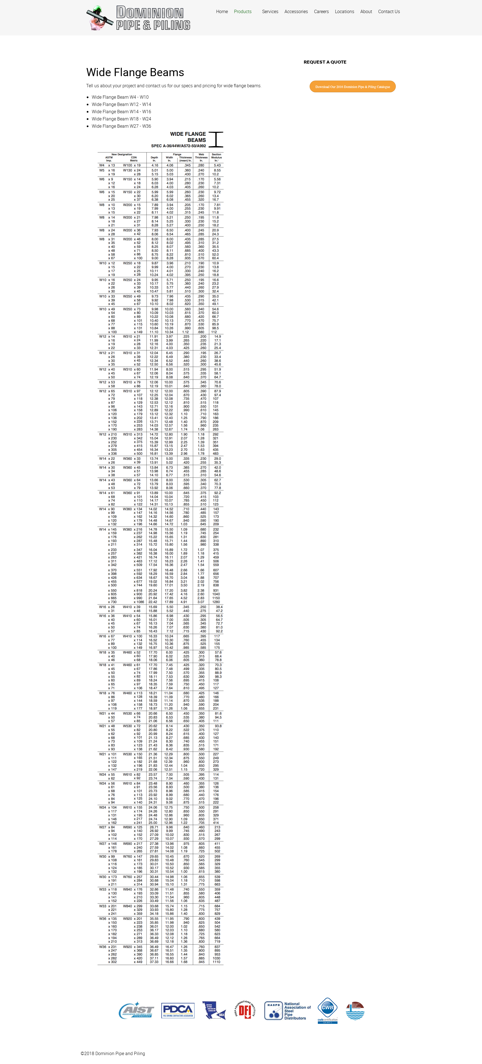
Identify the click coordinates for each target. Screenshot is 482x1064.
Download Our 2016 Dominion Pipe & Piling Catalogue (352, 86)
